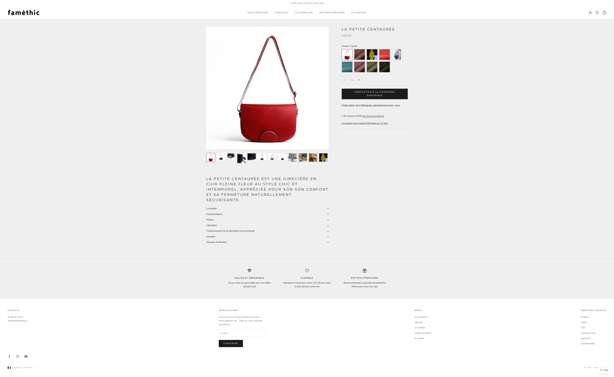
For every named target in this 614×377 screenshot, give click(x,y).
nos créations (258, 12)
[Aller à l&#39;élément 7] (272, 157)
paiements (586, 338)
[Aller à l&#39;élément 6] (261, 157)
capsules (281, 12)
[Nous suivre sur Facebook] (9, 356)
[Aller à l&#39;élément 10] (302, 157)
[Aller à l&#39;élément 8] (282, 157)
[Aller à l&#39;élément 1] (210, 157)
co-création (304, 12)
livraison (585, 317)
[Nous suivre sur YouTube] (26, 356)
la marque (358, 12)
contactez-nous (588, 333)
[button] (267, 208)
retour (584, 322)
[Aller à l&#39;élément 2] (220, 157)
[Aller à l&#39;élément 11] (313, 157)
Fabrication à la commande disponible (374, 94)
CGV (583, 327)
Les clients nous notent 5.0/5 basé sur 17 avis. (365, 123)
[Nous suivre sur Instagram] (17, 356)
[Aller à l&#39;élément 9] (292, 157)
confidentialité (588, 343)
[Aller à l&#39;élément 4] (241, 158)
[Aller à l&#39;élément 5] (251, 157)
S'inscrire (230, 343)
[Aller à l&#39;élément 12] (323, 157)
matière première (332, 12)
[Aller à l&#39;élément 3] (231, 156)
